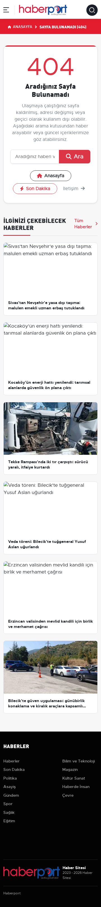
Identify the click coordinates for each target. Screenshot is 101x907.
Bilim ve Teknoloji (78, 761)
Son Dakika (38, 188)
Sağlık (9, 812)
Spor (8, 803)
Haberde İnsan (75, 786)
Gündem (11, 795)
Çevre (68, 795)
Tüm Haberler (83, 223)
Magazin (70, 769)
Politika (10, 778)
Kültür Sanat (73, 778)
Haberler (11, 761)
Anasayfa (22, 26)
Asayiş (9, 786)
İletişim (71, 188)
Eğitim (9, 820)
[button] (6, 11)
